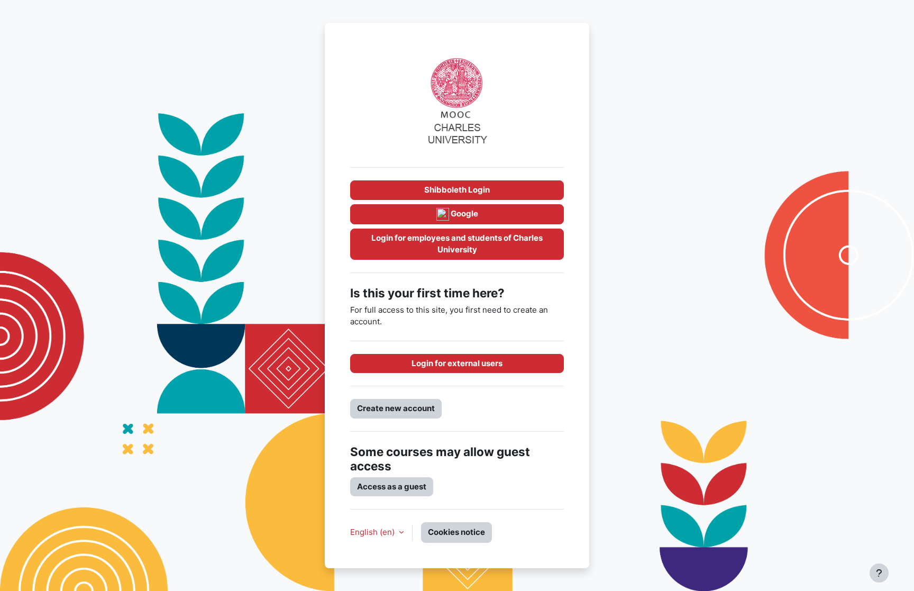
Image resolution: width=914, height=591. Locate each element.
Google (463, 213)
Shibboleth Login (457, 190)
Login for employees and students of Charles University (457, 244)
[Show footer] (879, 573)
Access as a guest (391, 486)
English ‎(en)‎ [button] (373, 532)
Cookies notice (456, 532)
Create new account (396, 408)
